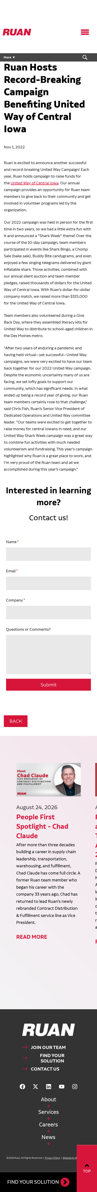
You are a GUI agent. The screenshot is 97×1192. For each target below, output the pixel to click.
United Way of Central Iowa (34, 183)
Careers (48, 1124)
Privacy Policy (52, 1158)
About (48, 1099)
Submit (49, 684)
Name (11, 541)
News (48, 1137)
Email (11, 570)
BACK (15, 721)
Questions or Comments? (28, 629)
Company (14, 600)
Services (48, 1112)
